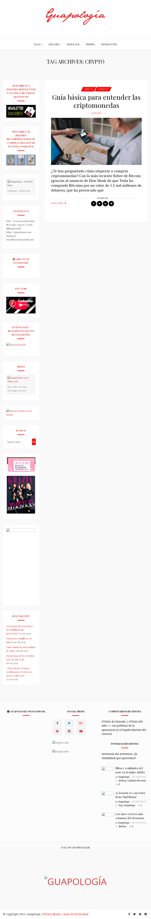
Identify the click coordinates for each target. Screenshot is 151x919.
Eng (121, 805)
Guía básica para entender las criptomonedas (96, 101)
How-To (88, 89)
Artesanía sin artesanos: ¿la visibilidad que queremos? (19, 629)
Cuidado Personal (136, 780)
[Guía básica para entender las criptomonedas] (96, 141)
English (54, 44)
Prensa (90, 44)
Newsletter (109, 44)
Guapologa (123, 777)
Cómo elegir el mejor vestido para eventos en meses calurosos (19, 672)
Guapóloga (129, 805)
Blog (37, 44)
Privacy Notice (52, 914)
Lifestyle (103, 89)
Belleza (122, 780)
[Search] (34, 442)
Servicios (73, 44)
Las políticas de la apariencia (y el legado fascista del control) (124, 729)
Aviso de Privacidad (75, 914)
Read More (57, 203)
